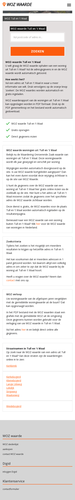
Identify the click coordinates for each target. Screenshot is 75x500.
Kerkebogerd (13, 376)
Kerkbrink (11, 365)
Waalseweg (12, 395)
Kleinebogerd (13, 380)
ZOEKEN (37, 51)
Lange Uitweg (14, 384)
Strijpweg (11, 391)
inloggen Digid (10, 471)
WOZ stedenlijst (10, 444)
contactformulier (11, 489)
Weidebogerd (13, 406)
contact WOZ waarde (13, 454)
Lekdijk (10, 387)
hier (38, 223)
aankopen (8, 449)
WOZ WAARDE (19, 4)
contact (10, 280)
